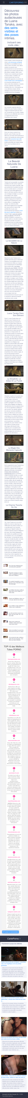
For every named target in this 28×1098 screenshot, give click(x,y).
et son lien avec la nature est (14, 211)
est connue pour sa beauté (15, 62)
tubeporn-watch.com (14, 912)
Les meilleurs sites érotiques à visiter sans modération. (16, 606)
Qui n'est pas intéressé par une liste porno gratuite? (16, 566)
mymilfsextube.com (14, 801)
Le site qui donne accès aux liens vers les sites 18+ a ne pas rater (16, 614)
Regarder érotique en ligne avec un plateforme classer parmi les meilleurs (16, 574)
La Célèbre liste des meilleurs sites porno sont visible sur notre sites (16, 591)
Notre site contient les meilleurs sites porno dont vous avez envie (15, 623)
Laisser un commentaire (11, 932)
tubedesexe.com (14, 715)
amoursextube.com (14, 740)
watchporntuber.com (14, 882)
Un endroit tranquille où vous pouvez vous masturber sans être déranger (16, 582)
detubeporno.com (14, 684)
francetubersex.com (14, 832)
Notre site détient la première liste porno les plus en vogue (16, 630)
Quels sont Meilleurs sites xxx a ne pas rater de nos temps (16, 599)
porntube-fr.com (14, 773)
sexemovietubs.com (14, 857)
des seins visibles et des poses (12, 31)
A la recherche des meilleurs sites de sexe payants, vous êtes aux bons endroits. (16, 638)
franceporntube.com (14, 659)
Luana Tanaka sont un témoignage (13, 80)
